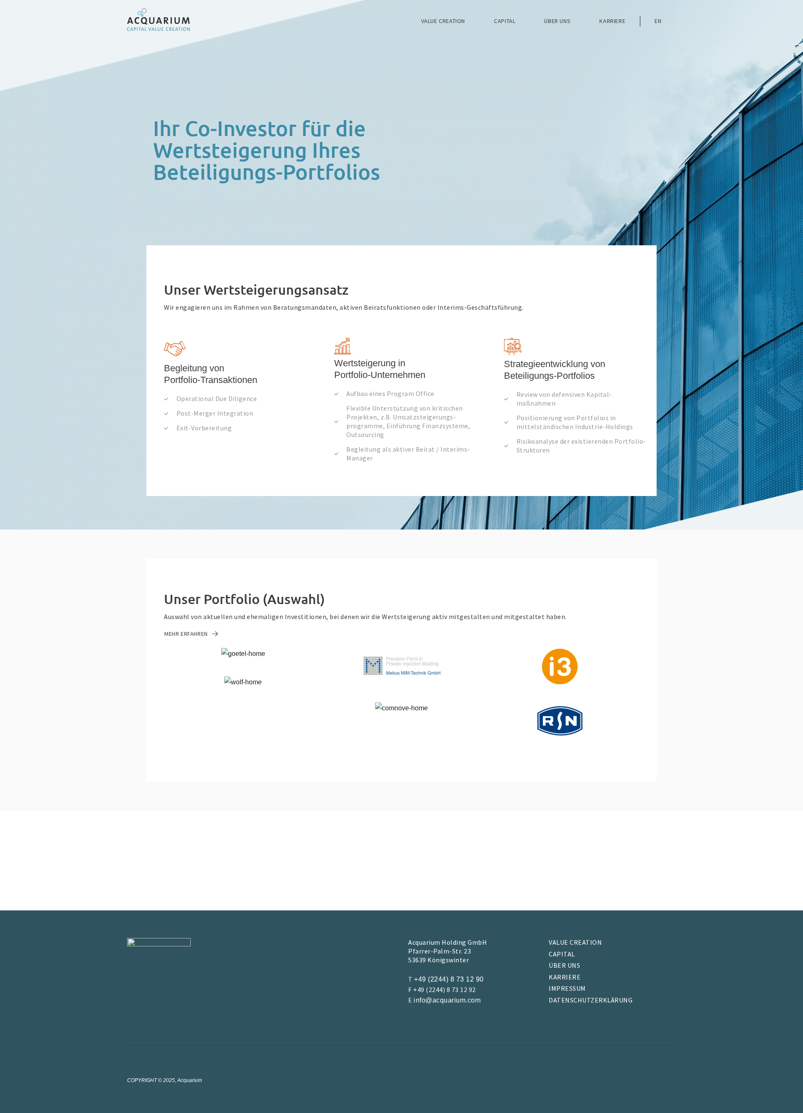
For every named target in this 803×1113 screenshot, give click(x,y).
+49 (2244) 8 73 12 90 (449, 979)
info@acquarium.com (447, 1000)
